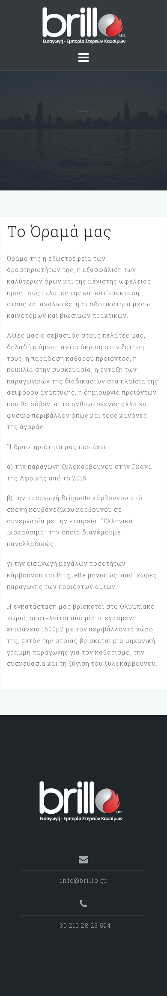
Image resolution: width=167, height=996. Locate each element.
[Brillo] (80, 801)
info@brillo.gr (83, 880)
